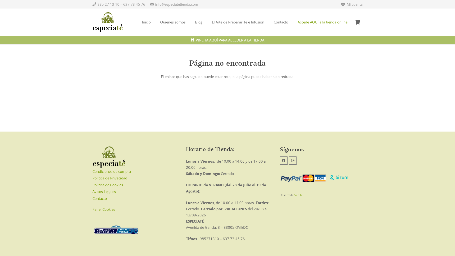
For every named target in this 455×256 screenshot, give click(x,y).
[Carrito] (357, 22)
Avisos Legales (104, 191)
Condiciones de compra (111, 171)
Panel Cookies (103, 209)
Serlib (298, 195)
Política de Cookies (107, 185)
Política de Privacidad (109, 178)
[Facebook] (284, 160)
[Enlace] (107, 22)
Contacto (99, 198)
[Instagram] (293, 160)
